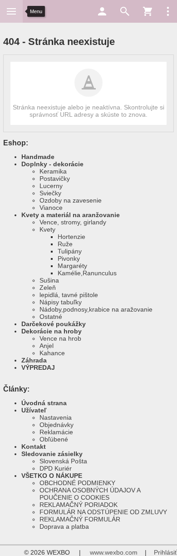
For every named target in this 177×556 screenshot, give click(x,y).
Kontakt (33, 446)
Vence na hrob (60, 338)
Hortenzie (71, 236)
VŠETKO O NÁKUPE (51, 475)
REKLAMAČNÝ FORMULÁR (79, 519)
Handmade (37, 156)
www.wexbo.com (114, 552)
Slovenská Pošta (63, 461)
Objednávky (56, 424)
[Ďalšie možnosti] (168, 11)
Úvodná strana (44, 403)
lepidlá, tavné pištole (68, 294)
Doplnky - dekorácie (52, 164)
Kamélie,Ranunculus (87, 273)
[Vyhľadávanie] (124, 11)
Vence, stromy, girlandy (72, 222)
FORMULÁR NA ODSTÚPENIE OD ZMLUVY (103, 512)
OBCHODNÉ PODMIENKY (77, 482)
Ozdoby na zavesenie (70, 200)
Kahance (52, 353)
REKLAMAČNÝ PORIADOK (78, 504)
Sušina (49, 280)
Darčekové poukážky (53, 324)
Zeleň (47, 287)
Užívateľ (33, 410)
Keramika (53, 171)
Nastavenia (55, 417)
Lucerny (51, 185)
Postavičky (54, 178)
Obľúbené (53, 439)
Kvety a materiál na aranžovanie (70, 214)
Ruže (65, 244)
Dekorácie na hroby (51, 331)
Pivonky (69, 258)
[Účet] (102, 11)
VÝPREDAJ (38, 367)
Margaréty (72, 265)
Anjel (46, 345)
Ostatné (50, 316)
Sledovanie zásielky (52, 453)
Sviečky (50, 193)
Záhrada (34, 360)
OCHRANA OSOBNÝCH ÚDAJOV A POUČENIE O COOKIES (89, 493)
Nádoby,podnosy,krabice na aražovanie (95, 309)
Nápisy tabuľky (60, 302)
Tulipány (70, 251)
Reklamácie (56, 432)
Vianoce (51, 207)
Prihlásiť (165, 552)
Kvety (47, 229)
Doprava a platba (64, 526)
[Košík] (147, 11)
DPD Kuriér (55, 468)
